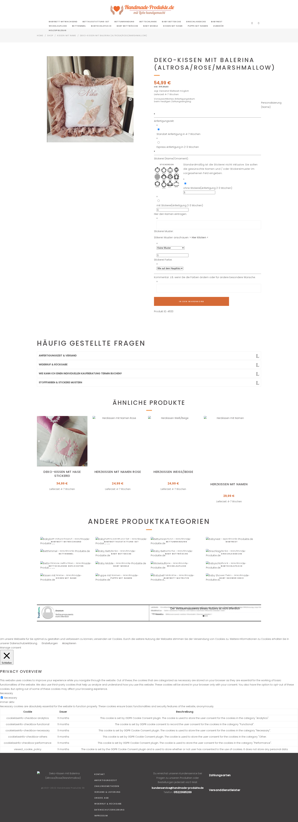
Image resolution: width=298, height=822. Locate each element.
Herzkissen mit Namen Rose (118, 472)
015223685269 (183, 792)
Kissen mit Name (66, 35)
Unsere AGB (101, 797)
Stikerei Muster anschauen (181, 237)
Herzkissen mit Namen (228, 484)
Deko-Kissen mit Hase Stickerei (62, 474)
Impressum (101, 815)
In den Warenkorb (191, 301)
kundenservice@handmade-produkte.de (177, 788)
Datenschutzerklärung (109, 809)
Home (40, 35)
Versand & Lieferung (107, 792)
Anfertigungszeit (105, 780)
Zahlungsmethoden (106, 786)
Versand (164, 91)
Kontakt (99, 774)
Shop (50, 35)
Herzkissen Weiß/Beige (173, 472)
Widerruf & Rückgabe (108, 803)
